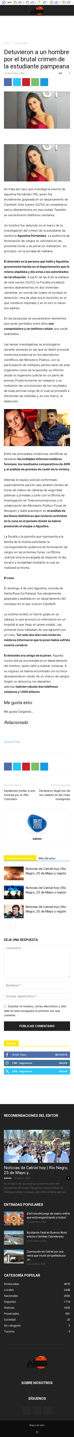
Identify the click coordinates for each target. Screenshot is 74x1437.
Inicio (7, 43)
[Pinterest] (26, 82)
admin (37, 839)
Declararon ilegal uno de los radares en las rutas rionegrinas (54, 795)
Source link (12, 742)
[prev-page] (6, 926)
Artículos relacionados (20, 858)
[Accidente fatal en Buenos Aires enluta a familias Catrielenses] (14, 1237)
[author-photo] (37, 833)
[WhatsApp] (35, 82)
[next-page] (12, 926)
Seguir (63, 1062)
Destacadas (20, 43)
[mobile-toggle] (6, 10)
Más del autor (47, 858)
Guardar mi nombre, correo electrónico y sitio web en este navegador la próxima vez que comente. (35, 1011)
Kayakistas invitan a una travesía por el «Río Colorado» (19, 795)
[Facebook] (8, 82)
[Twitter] (17, 82)
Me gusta (61, 1054)
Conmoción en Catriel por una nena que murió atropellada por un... (46, 1255)
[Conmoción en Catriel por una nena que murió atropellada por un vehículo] (14, 1256)
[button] (68, 10)
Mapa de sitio (37, 1425)
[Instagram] (37, 1410)
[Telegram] (44, 82)
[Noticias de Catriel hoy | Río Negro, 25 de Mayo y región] (14, 873)
